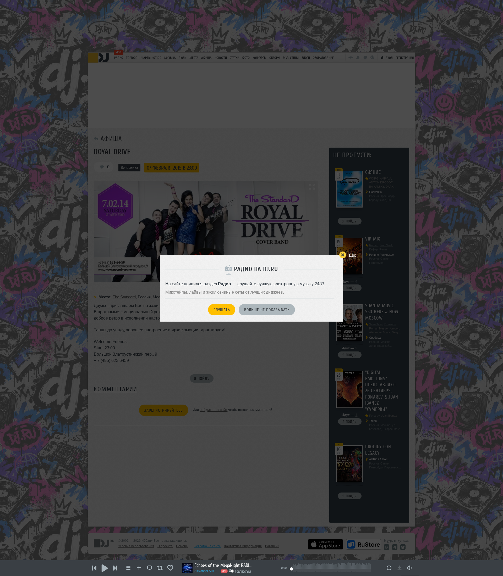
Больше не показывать (267, 309)
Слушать (222, 309)
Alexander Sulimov (207, 571)
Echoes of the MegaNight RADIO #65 (223, 565)
